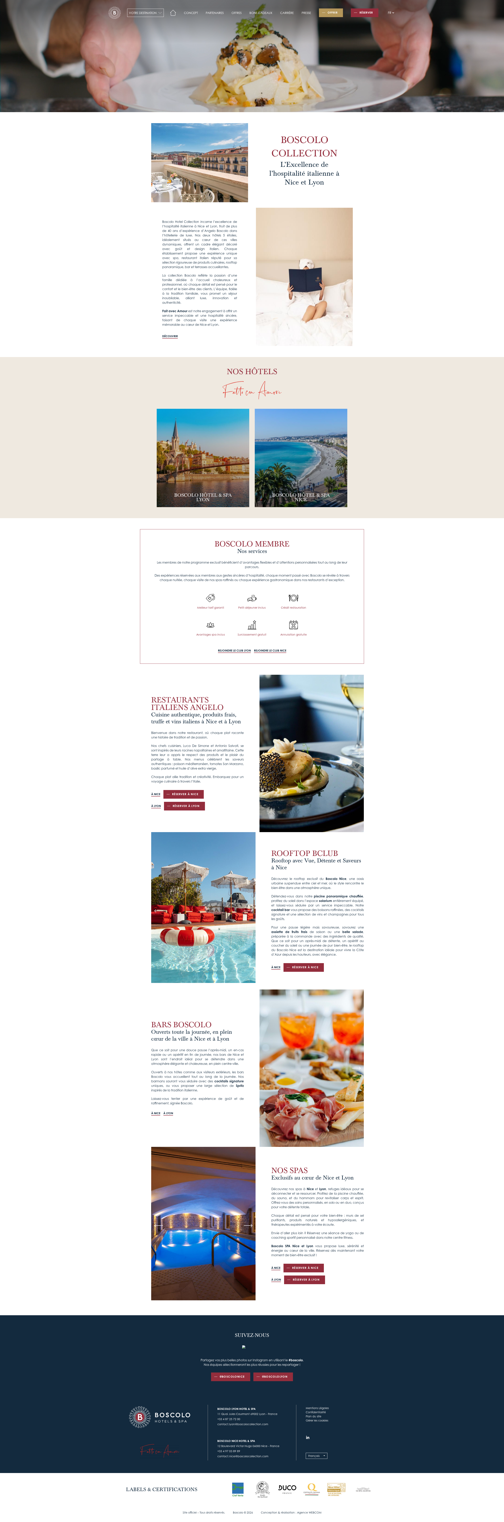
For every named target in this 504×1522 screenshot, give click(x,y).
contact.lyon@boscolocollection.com (242, 1424)
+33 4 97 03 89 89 (228, 1451)
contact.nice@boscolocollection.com (242, 1456)
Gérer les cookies (317, 1420)
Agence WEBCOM (309, 1512)
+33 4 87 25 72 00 (228, 1419)
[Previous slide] (267, 753)
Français (314, 1455)
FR (389, 13)
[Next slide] (356, 753)
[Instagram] (308, 1437)
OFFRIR (332, 12)
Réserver (366, 12)
